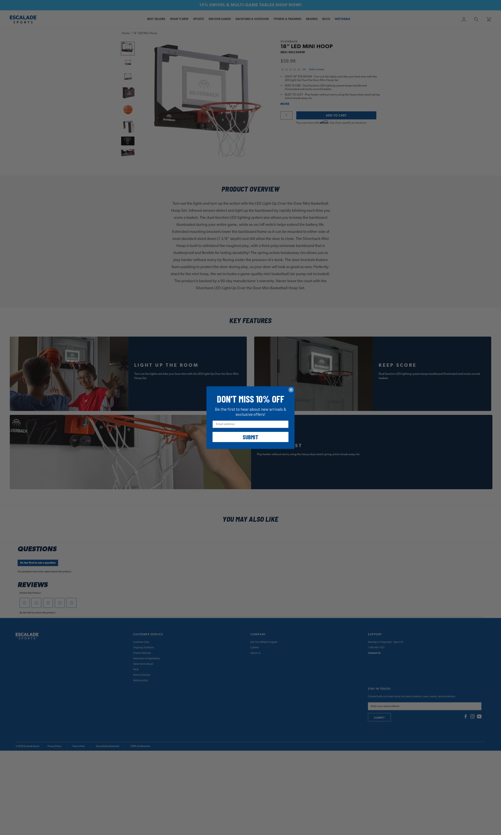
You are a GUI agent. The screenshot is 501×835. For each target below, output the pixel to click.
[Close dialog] (291, 390)
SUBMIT (250, 436)
